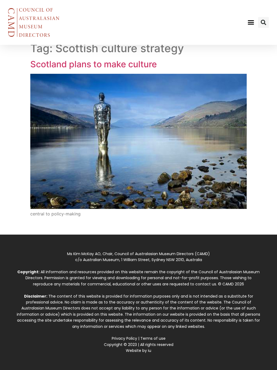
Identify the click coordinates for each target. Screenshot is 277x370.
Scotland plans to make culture (93, 64)
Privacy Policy (124, 338)
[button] (251, 22)
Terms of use (153, 338)
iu (149, 350)
